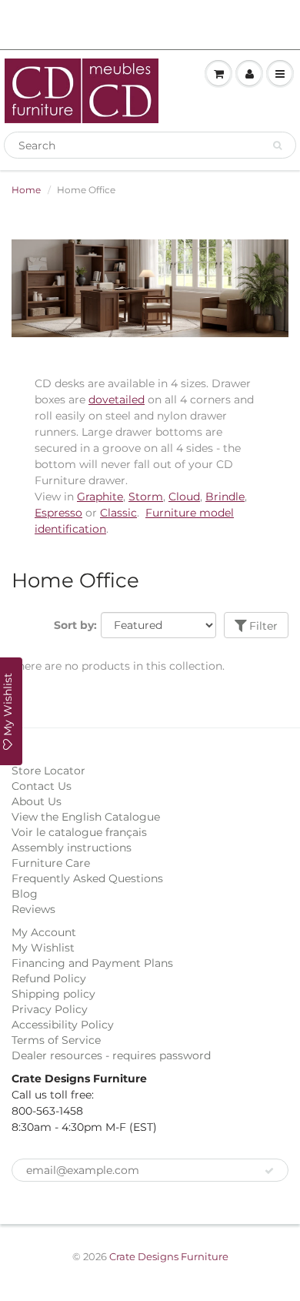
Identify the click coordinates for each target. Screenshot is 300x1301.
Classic (118, 513)
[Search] (277, 145)
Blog (25, 894)
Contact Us (42, 786)
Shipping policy (53, 994)
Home (26, 190)
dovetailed (116, 399)
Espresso (58, 513)
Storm (145, 496)
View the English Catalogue (86, 817)
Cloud (184, 496)
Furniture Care (51, 863)
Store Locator (48, 771)
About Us (37, 801)
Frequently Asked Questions (87, 878)
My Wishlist (43, 948)
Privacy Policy (50, 1009)
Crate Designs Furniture (168, 1256)
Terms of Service (56, 1040)
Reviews (33, 909)
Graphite (100, 496)
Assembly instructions (72, 848)
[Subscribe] (269, 1171)
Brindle (225, 496)
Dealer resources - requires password (111, 1055)
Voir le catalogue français (79, 832)
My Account (44, 932)
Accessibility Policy (63, 1025)
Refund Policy (49, 978)
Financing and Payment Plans (92, 963)
